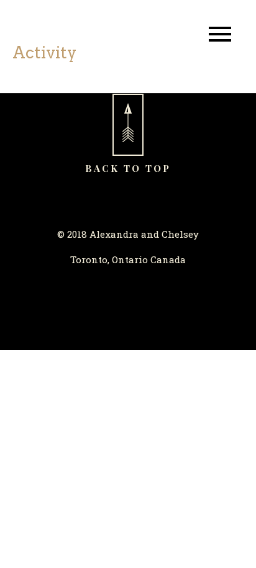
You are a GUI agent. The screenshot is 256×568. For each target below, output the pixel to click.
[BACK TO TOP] (128, 125)
